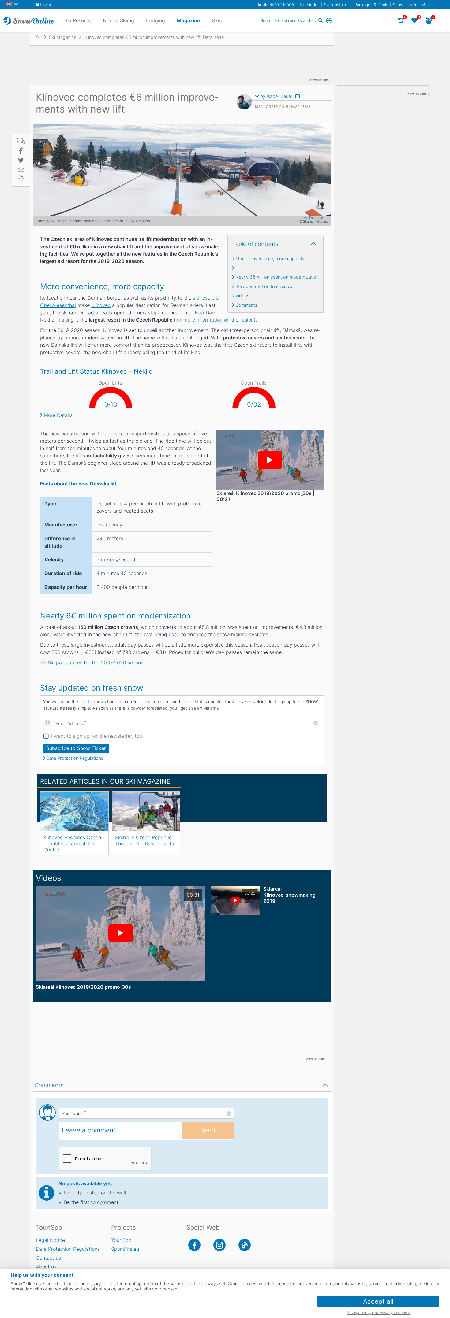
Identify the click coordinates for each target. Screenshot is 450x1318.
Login (46, 5)
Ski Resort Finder (279, 4)
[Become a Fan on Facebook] (194, 1245)
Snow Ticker (405, 4)
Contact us (48, 1258)
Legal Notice (50, 1240)
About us (46, 1267)
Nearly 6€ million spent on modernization (277, 277)
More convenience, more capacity (270, 259)
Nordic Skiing (118, 20)
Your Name (74, 1113)
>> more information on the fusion (215, 320)
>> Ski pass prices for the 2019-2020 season (92, 662)
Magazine (188, 20)
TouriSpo (121, 1240)
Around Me (329, 20)
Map (426, 4)
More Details (58, 415)
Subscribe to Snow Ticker (76, 748)
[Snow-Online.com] (29, 20)
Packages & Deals (371, 4)
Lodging (155, 20)
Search (320, 20)
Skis (217, 20)
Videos (242, 296)
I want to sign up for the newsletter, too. (97, 736)
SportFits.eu (125, 1249)
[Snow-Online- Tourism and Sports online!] (41, 37)
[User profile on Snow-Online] (244, 103)
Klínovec (101, 305)
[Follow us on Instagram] (219, 1245)
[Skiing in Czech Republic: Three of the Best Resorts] (146, 811)
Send (208, 1130)
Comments (246, 305)
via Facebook (314, 218)
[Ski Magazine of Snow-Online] (244, 1245)
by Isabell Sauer (276, 96)
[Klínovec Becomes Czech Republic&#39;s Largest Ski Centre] (74, 811)
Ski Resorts (77, 20)
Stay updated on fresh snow (264, 286)
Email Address (70, 723)
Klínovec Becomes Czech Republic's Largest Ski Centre (72, 843)
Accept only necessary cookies (378, 1312)
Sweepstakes (337, 4)
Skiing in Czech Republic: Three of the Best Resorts (144, 840)
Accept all (378, 1301)
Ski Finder (309, 4)
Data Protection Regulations (75, 758)
